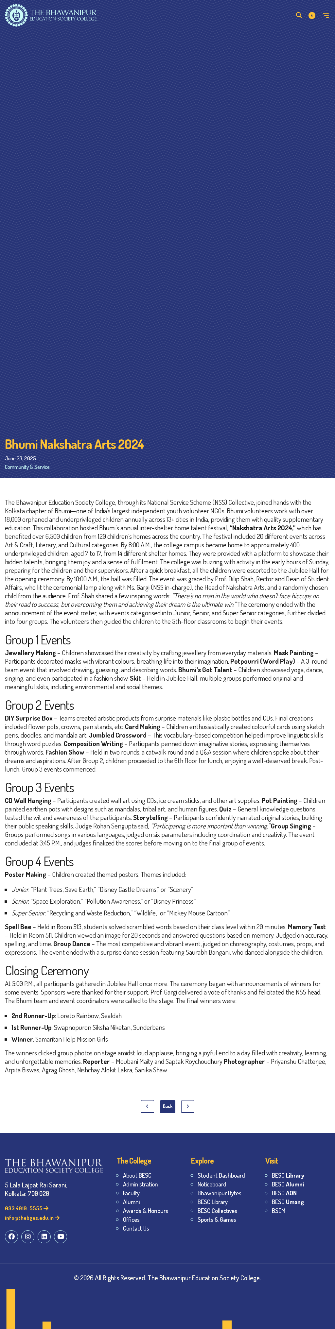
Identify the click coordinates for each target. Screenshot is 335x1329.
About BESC (137, 1175)
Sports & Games (217, 1219)
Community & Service (27, 466)
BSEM (278, 1210)
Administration (140, 1184)
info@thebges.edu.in (30, 1217)
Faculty (131, 1193)
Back (167, 1106)
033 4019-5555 (24, 1208)
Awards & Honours (145, 1210)
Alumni (131, 1201)
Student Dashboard (221, 1175)
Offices (131, 1219)
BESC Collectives (217, 1210)
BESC (288, 1175)
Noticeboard (212, 1184)
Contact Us (136, 1228)
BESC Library (213, 1201)
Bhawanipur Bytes (219, 1193)
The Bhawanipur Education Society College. (204, 1277)
